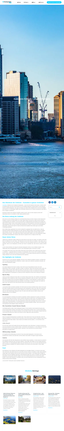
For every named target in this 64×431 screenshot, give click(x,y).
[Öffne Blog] (35, 2)
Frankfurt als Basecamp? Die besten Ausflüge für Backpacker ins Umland (24, 394)
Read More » (5, 410)
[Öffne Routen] (28, 2)
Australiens (4, 205)
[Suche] (59, 207)
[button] (49, 202)
